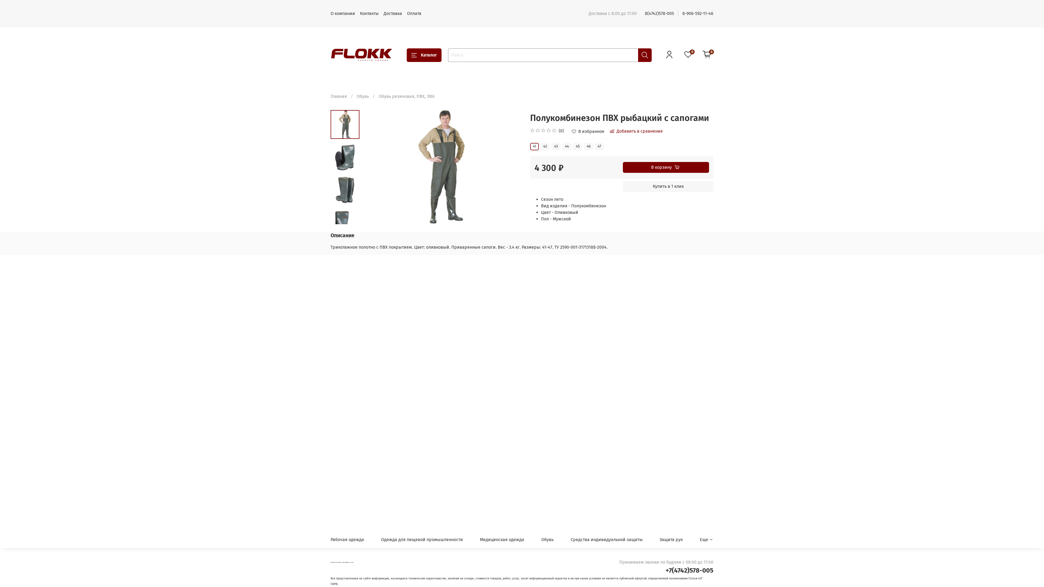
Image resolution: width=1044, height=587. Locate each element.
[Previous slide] (373, 167)
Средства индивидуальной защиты (607, 539)
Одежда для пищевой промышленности (422, 539)
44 (567, 146)
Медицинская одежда (502, 539)
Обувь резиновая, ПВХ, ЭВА (406, 96)
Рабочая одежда (347, 539)
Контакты (369, 13)
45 (578, 146)
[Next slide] (345, 217)
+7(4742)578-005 (689, 570)
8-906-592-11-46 (697, 13)
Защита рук (671, 539)
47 (599, 146)
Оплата (414, 13)
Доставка (393, 13)
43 (556, 146)
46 (589, 146)
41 (534, 146)
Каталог (429, 55)
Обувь (363, 96)
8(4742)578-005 (659, 13)
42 (545, 146)
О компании (343, 13)
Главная (339, 96)
